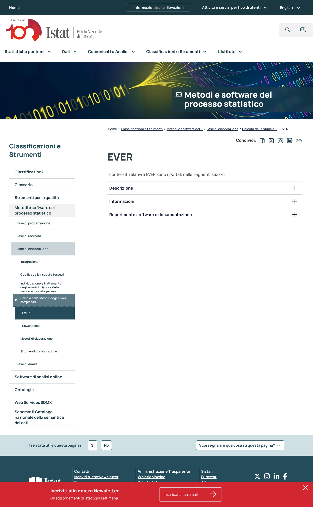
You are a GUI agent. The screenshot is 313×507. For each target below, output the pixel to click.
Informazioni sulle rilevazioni (159, 7)
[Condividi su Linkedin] (289, 140)
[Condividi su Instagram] (279, 140)
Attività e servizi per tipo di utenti (231, 7)
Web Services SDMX (33, 402)
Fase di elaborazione (32, 249)
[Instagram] (267, 477)
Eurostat (209, 476)
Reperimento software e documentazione (150, 214)
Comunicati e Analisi (108, 51)
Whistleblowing (151, 476)
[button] (288, 30)
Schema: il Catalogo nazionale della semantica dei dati (39, 417)
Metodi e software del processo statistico (35, 210)
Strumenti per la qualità (37, 197)
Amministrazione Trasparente (164, 471)
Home (14, 7)
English (286, 7)
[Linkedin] (276, 477)
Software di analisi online (38, 376)
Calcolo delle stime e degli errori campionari (43, 300)
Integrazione (29, 262)
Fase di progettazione (33, 223)
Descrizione (121, 188)
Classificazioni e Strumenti (173, 51)
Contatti (81, 471)
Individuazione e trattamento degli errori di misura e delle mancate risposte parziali (40, 287)
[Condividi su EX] (270, 140)
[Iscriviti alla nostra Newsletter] (213, 494)
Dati (66, 51)
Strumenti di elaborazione (38, 351)
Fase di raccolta (29, 236)
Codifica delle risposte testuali (42, 274)
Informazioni (121, 201)
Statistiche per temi (24, 51)
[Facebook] (285, 477)
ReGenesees (31, 326)
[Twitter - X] (257, 477)
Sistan (207, 471)
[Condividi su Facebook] (261, 140)
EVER (26, 313)
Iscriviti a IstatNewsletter (96, 476)
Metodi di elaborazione (36, 338)
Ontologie (24, 389)
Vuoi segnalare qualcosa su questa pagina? (237, 445)
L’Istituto (227, 51)
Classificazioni (29, 171)
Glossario (24, 184)
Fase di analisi (27, 364)
